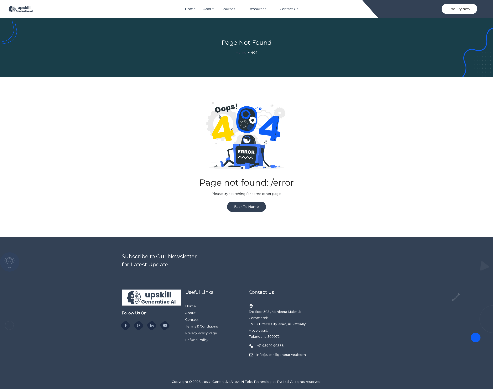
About (208, 9)
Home (190, 9)
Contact (192, 320)
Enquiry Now (459, 9)
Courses (228, 9)
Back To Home (246, 207)
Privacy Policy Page (201, 333)
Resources (257, 9)
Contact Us (289, 9)
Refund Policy (196, 340)
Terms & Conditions (201, 326)
